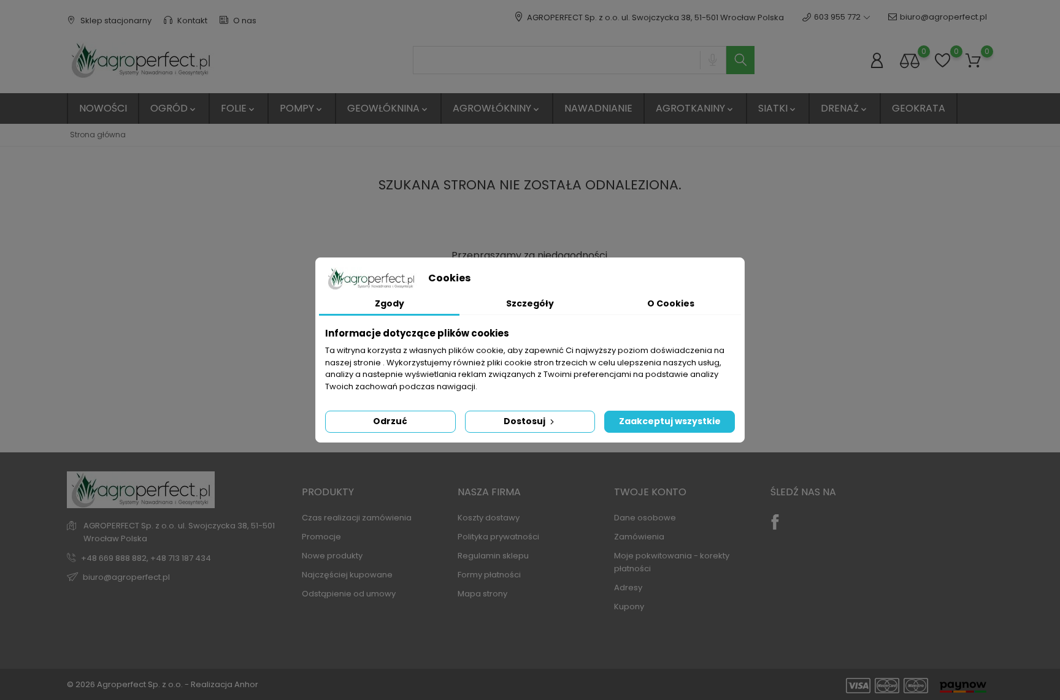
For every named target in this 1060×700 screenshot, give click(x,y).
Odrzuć (390, 421)
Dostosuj (525, 421)
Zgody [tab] (389, 303)
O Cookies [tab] (670, 303)
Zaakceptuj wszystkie (670, 421)
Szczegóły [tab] (530, 303)
